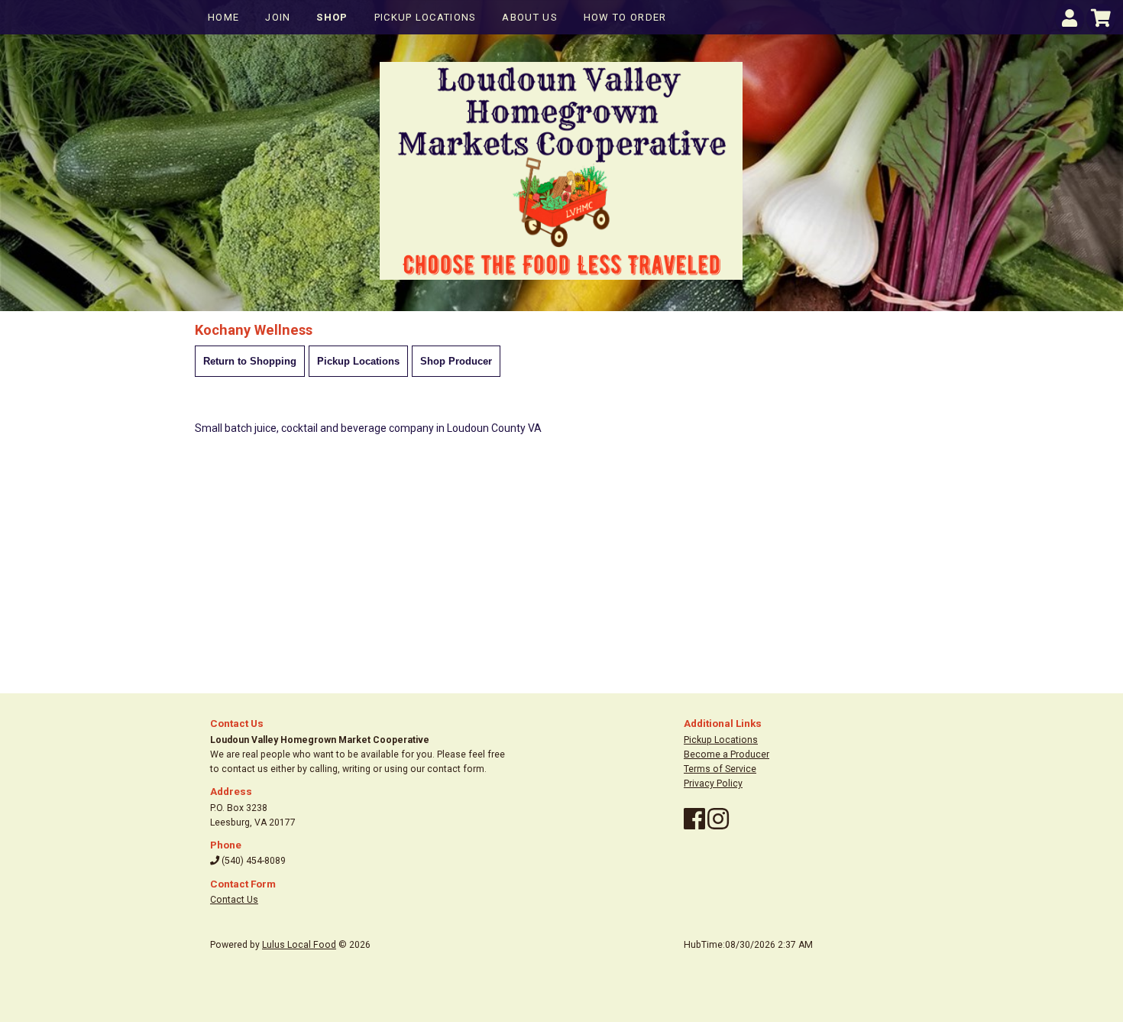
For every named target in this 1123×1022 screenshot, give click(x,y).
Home (223, 17)
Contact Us (234, 899)
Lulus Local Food (299, 944)
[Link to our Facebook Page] (694, 824)
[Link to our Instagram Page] (718, 824)
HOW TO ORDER (625, 17)
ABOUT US (529, 17)
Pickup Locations (425, 17)
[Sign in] (1069, 21)
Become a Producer (726, 754)
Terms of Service (720, 769)
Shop (332, 17)
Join (277, 17)
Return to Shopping (249, 361)
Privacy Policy (713, 783)
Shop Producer (456, 361)
